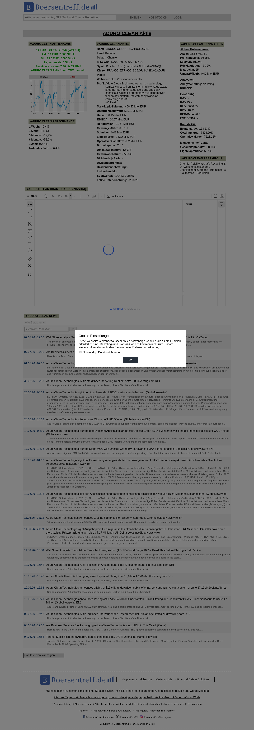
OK (130, 359)
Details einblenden (109, 352)
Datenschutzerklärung (145, 347)
